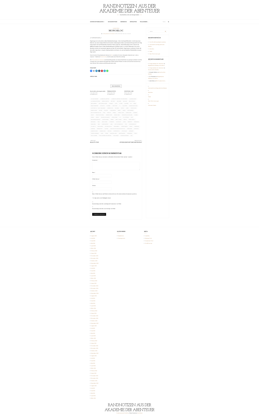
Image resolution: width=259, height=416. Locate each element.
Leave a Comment (127, 33)
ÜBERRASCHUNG (111, 91)
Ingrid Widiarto (132, 119)
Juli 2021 (93, 388)
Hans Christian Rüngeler (95, 119)
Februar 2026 (94, 250)
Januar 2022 (93, 373)
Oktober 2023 (94, 320)
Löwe (126, 124)
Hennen (112, 119)
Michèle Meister (124, 126)
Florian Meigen (113, 110)
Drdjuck (122, 108)
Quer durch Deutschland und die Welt (117, 128)
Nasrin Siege (136, 126)
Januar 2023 (93, 343)
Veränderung (129, 133)
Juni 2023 (93, 330)
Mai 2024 (93, 303)
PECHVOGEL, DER (128, 91)
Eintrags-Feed (148, 238)
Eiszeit (127, 108)
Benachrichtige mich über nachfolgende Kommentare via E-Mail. (106, 203)
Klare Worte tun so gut (154, 53)
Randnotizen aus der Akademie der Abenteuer (129, 9)
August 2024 (94, 295)
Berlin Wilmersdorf (94, 105)
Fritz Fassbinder (130, 110)
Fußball (114, 112)
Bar (131, 103)
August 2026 (94, 235)
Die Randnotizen (112, 21)
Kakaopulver (118, 121)
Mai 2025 (93, 273)
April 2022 (93, 365)
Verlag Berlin (115, 135)
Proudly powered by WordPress (122, 413)
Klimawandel (93, 124)
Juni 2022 (93, 360)
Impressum (123, 21)
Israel (99, 121)
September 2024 (94, 293)
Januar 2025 (93, 283)
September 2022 (94, 353)
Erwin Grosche (103, 56)
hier (112, 55)
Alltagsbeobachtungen (95, 101)
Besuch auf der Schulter (153, 69)
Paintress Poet (100, 128)
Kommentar (95, 160)
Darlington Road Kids (133, 105)
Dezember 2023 (94, 315)
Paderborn (93, 128)
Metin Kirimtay (116, 126)
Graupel (97, 117)
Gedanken (135, 112)
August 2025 (94, 265)
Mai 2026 (93, 243)
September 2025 (94, 263)
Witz (131, 135)
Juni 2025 (93, 270)
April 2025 (93, 275)
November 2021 (94, 378)
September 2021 (94, 383)
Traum (102, 133)
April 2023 (93, 335)
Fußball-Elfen (121, 112)
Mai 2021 (93, 393)
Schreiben (151, 48)
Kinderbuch (130, 121)
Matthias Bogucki (108, 126)
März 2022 (93, 368)
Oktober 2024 (94, 290)
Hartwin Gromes (105, 119)
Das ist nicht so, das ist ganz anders (97, 91)
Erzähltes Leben (94, 110)
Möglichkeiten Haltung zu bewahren (156, 65)
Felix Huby (106, 110)
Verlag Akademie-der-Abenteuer (105, 135)
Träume (106, 133)
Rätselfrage (136, 128)
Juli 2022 (93, 358)
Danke (150, 51)
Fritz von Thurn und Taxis (96, 112)
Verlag (135, 133)
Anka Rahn (125, 101)
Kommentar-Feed (149, 240)
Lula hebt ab (93, 126)
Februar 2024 (94, 310)
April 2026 (93, 245)
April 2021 (93, 395)
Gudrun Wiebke (114, 117)
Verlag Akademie (94, 135)
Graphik (92, 117)
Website (94, 185)
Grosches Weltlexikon (105, 117)
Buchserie (108, 105)
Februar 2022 (94, 370)
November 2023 (94, 318)
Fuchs (104, 112)
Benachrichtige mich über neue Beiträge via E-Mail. (103, 208)
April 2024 (93, 305)
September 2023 (94, 323)
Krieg (99, 124)
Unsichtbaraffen (122, 133)
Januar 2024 (93, 313)
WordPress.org (148, 243)
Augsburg (111, 103)
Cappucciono (114, 105)
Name (93, 172)
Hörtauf (125, 119)
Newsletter (133, 21)
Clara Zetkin (124, 105)
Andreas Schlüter (105, 101)
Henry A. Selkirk (119, 119)
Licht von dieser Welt (119, 124)
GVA (120, 117)
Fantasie (100, 110)
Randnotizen (116, 28)
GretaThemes (140, 413)
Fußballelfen (128, 112)
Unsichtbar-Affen (113, 133)
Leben (111, 124)
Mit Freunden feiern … (161, 80)
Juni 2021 (93, 390)
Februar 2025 (94, 280)
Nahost (131, 126)
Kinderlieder (136, 121)
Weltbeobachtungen (124, 135)
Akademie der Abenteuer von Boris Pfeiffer (119, 98)
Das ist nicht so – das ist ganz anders (98, 108)
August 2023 (94, 325)
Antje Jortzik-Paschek (103, 103)
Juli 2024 (93, 298)
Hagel (132, 117)
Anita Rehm (119, 101)
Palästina (106, 128)
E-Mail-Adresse (96, 179)
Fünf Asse (109, 112)
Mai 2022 (93, 363)
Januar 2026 (93, 253)
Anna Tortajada (132, 101)
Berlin (135, 103)
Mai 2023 (93, 333)
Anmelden (147, 235)
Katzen (124, 121)
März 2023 (93, 338)
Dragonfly (117, 108)
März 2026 (93, 248)
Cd (119, 105)
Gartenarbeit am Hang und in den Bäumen (157, 88)
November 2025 (94, 258)
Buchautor (102, 105)
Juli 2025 (93, 268)
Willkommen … (144, 21)
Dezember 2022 (94, 345)
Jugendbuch (111, 121)
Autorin (120, 103)
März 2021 (93, 398)
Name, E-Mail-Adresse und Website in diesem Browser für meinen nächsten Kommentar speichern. (114, 194)
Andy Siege (113, 101)
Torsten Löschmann (95, 133)
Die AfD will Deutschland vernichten (157, 42)
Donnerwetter (110, 108)
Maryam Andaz (100, 126)
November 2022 (94, 348)
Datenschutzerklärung (97, 21)
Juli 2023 (93, 328)
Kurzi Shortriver (105, 124)
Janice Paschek (104, 121)
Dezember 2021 (94, 375)
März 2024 (93, 308)
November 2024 (94, 288)
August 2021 (94, 385)
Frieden (124, 110)
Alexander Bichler (132, 98)
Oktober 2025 (94, 260)
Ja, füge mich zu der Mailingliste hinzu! (102, 198)
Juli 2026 (93, 238)
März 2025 (93, 278)
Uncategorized (121, 238)
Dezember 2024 (94, 285)
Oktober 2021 (94, 380)
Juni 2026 (93, 240)
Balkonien (126, 103)
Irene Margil (93, 121)
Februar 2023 (94, 340)
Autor (116, 103)
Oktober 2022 (94, 350)
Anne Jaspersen (94, 103)
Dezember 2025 (94, 255)
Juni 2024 (93, 300)
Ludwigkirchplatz (132, 124)
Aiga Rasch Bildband (94, 98)
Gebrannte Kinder (152, 105)
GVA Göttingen (126, 117)
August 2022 (94, 355)
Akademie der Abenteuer (104, 98)
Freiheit (119, 110)
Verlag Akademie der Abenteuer (109, 33)
